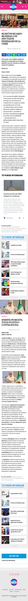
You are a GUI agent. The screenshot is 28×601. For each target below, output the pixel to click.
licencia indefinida (15, 478)
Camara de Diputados (8, 228)
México (11, 591)
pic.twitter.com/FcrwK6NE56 (12, 116)
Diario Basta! (5, 589)
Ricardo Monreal (6, 231)
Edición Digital (18, 589)
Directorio (11, 589)
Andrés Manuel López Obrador (11, 226)
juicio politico (5, 478)
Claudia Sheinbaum (16, 230)
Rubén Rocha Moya (7, 480)
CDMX (24, 589)
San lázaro (15, 231)
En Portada (16, 591)
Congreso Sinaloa (16, 476)
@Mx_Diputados (20, 96)
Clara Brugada (6, 230)
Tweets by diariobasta (8, 560)
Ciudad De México (20, 228)
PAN (22, 478)
